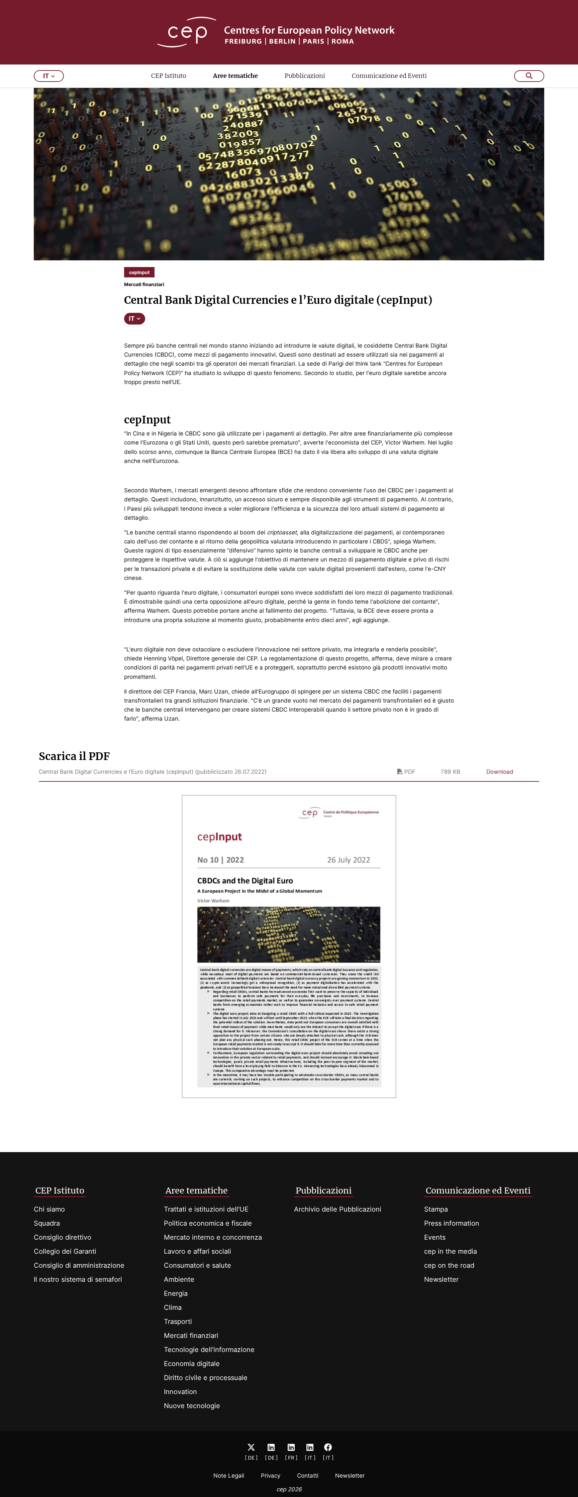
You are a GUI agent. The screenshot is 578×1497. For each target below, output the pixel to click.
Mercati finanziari (191, 1336)
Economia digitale (192, 1364)
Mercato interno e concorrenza (213, 1237)
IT (132, 319)
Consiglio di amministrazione (79, 1265)
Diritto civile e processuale (206, 1378)
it (46, 76)
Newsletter (441, 1279)
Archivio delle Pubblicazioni (337, 1209)
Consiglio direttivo (62, 1237)
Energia (176, 1293)
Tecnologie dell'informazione (209, 1350)
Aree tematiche (235, 76)
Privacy (270, 1475)
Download (499, 771)
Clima (173, 1307)
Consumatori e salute (197, 1265)
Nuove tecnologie (192, 1406)
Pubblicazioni (305, 76)
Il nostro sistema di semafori (78, 1279)
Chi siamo (49, 1209)
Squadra (47, 1223)
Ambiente (179, 1279)
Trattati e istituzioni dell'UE (206, 1209)
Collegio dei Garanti (65, 1251)
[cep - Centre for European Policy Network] (289, 32)
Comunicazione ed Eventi (389, 76)
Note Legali (228, 1475)
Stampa (436, 1209)
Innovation (180, 1392)
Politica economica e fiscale (208, 1223)
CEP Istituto (168, 76)
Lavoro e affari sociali (197, 1251)
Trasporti (178, 1322)
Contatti (307, 1475)
